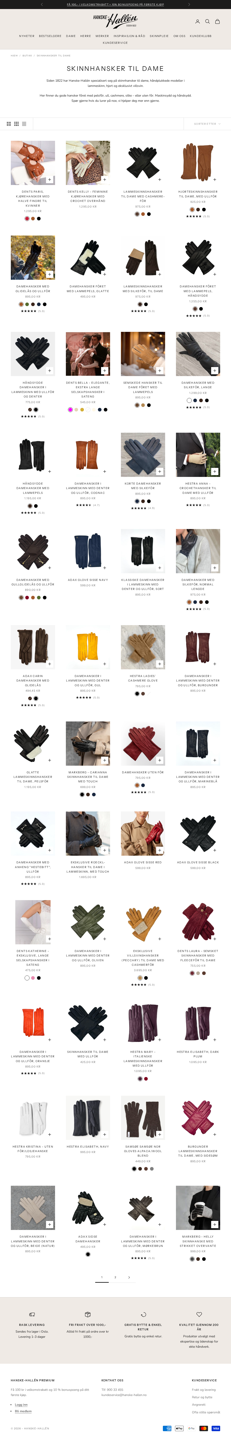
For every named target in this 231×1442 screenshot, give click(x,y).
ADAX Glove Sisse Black (198, 862)
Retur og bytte (202, 1397)
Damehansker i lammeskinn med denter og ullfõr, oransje (33, 1056)
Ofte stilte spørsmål (206, 1412)
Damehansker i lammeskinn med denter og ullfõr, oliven (88, 955)
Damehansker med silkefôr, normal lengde (198, 584)
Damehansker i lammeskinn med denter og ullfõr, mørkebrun (143, 1241)
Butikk (27, 55)
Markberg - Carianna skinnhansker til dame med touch (88, 777)
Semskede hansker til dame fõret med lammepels (143, 387)
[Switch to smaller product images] (16, 124)
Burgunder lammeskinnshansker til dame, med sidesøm (198, 1151)
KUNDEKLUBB (201, 36)
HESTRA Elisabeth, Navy (88, 1146)
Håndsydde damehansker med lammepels (33, 488)
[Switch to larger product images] (9, 124)
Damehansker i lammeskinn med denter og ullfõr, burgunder (198, 680)
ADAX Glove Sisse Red (143, 862)
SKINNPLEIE (159, 36)
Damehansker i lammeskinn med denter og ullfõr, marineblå (198, 777)
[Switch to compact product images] (24, 124)
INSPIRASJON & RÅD (129, 36)
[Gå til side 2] (129, 1277)
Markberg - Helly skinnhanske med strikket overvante (198, 1241)
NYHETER (27, 36)
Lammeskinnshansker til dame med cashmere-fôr (143, 196)
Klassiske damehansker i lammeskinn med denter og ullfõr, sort (142, 584)
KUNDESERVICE (115, 42)
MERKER (102, 36)
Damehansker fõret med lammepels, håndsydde (198, 291)
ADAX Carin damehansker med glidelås (33, 680)
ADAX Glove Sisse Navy (88, 580)
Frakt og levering (204, 1390)
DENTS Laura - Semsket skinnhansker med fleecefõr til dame (198, 955)
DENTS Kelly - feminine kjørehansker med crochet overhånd (88, 196)
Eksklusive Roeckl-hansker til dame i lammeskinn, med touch (88, 867)
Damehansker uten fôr (143, 772)
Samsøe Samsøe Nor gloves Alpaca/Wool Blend (143, 1151)
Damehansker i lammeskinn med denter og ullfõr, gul (88, 680)
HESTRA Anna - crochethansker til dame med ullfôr (198, 488)
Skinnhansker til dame (54, 55)
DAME (71, 36)
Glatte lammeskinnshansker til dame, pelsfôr (33, 777)
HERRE (85, 36)
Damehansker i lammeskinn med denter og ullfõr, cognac (88, 488)
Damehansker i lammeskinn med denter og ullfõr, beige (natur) (33, 1241)
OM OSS (179, 36)
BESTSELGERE (50, 36)
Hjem (14, 55)
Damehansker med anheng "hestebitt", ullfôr (33, 867)
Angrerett (199, 1405)
